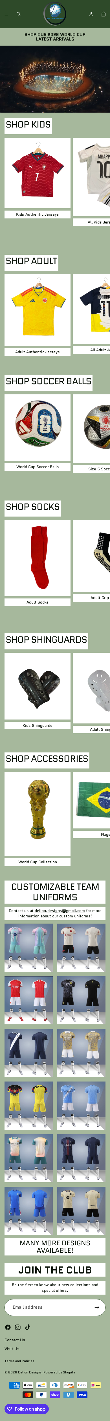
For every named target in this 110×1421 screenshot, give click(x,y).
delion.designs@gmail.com (60, 910)
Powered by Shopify (59, 1372)
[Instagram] (17, 1327)
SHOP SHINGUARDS (46, 639)
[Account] (91, 14)
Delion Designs (29, 1372)
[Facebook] (8, 1327)
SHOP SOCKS (33, 506)
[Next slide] (99, 188)
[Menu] (6, 14)
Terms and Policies (19, 1361)
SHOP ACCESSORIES (47, 758)
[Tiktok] (27, 1327)
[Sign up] (97, 1307)
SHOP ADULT (31, 260)
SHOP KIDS (28, 124)
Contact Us (15, 1340)
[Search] (18, 14)
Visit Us (12, 1348)
